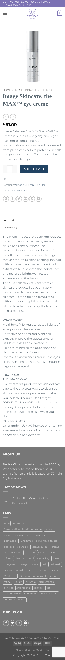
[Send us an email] (19, 623)
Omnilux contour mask (33, 576)
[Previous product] (13, 117)
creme (55, 546)
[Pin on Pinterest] (32, 199)
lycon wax (40, 570)
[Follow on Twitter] (13, 623)
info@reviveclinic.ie (17, 5)
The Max (46, 89)
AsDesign (54, 638)
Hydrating (43, 558)
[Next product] (6, 117)
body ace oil (11, 540)
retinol (7, 582)
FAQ (46, 649)
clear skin (22, 546)
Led (44, 564)
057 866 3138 (32, 1)
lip (30, 570)
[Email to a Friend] (26, 199)
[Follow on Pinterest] (26, 623)
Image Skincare (25, 89)
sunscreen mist (49, 593)
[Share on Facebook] (13, 199)
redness (54, 576)
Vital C (21, 599)
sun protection (12, 593)
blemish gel (21, 535)
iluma (56, 558)
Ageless (49, 529)
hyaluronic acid (25, 558)
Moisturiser (10, 576)
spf (48, 588)
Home (7, 89)
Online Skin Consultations (30, 498)
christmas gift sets (46, 540)
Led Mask (55, 564)
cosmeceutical (39, 546)
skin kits (8, 588)
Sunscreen (30, 593)
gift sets (8, 558)
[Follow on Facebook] (6, 623)
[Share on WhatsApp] (6, 199)
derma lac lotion (13, 552)
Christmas (27, 540)
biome (7, 535)
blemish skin (39, 535)
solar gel (38, 588)
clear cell (9, 546)
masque (54, 570)
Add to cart (34, 169)
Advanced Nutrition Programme (23, 529)
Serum (19, 582)
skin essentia (46, 582)
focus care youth (47, 552)
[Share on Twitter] (19, 199)
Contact (37, 649)
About (19, 649)
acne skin (18, 523)
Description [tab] (10, 220)
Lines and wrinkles (14, 570)
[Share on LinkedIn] (39, 199)
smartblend (23, 588)
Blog (27, 649)
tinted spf (9, 599)
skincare (31, 582)
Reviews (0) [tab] (10, 227)
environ (30, 552)
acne (7, 523)
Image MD (10, 564)
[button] (5, 13)
